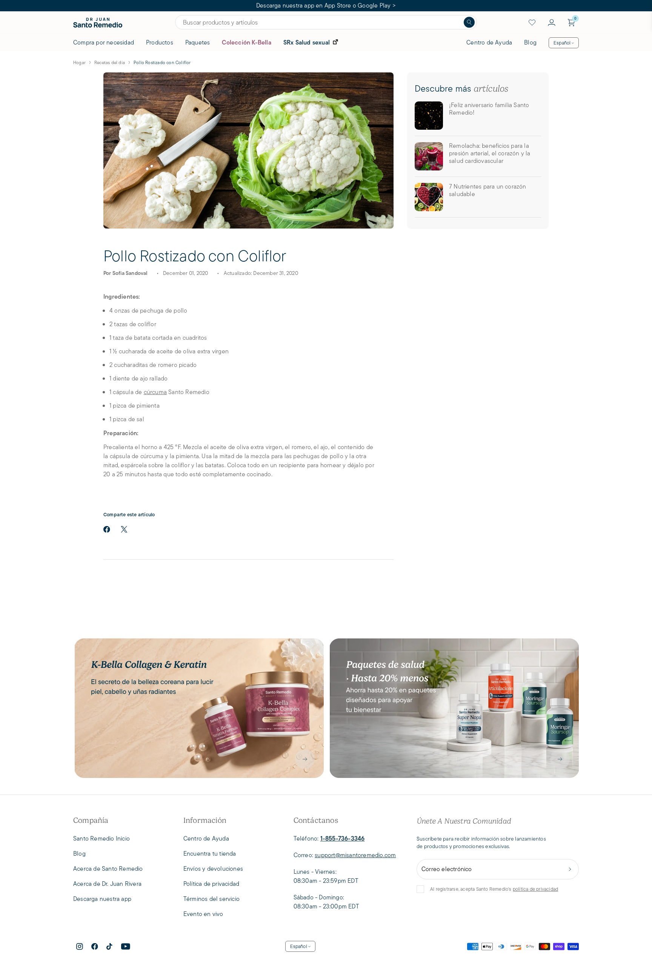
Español (562, 42)
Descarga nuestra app (102, 898)
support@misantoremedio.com (355, 855)
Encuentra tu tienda (209, 853)
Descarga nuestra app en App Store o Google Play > (326, 5)
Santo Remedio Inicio (101, 838)
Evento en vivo (203, 914)
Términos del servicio (211, 898)
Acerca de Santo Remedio (108, 868)
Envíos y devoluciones (213, 868)
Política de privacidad (211, 883)
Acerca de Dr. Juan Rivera (107, 883)
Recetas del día (109, 62)
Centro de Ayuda (489, 42)
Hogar (79, 62)
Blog (530, 42)
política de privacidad (535, 889)
